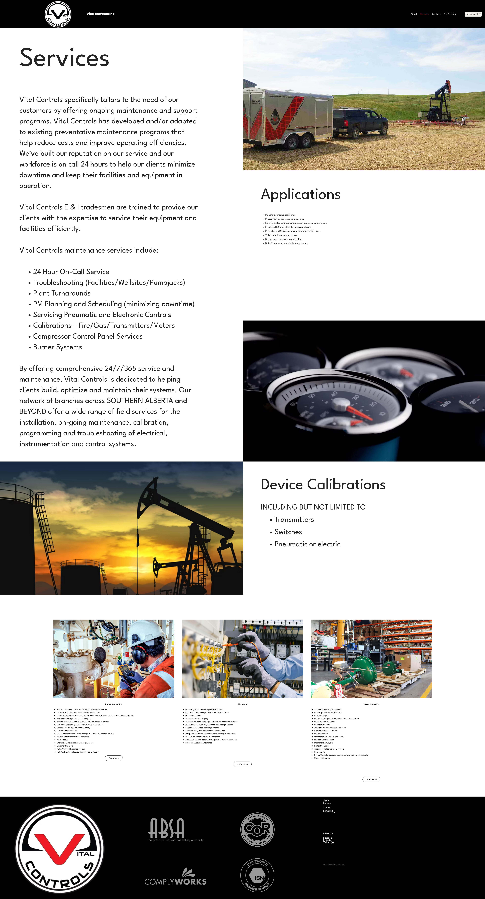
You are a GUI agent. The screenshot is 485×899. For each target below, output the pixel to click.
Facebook (328, 838)
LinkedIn (327, 840)
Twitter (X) (328, 842)
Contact (327, 807)
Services (327, 803)
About (326, 801)
